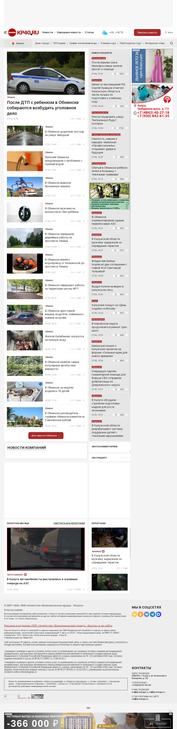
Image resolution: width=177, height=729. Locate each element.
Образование (98, 319)
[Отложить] (84, 119)
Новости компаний (26, 448)
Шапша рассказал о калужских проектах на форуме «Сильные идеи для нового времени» (109, 351)
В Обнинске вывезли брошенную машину (58, 184)
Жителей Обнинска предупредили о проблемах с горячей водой (64, 161)
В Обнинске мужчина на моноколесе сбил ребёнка (61, 210)
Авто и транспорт (15, 574)
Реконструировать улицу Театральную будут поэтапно (108, 120)
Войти (170, 32)
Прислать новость (147, 32)
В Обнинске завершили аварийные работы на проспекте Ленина (59, 237)
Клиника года (108, 43)
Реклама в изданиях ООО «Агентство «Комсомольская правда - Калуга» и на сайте (58, 625)
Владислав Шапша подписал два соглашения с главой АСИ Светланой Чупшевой (109, 266)
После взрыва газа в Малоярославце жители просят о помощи (107, 66)
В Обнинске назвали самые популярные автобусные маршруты (62, 365)
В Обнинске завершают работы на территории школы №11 (64, 287)
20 (70, 589)
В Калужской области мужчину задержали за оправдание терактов (107, 242)
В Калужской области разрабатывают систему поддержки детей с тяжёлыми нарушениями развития (107, 432)
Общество (96, 80)
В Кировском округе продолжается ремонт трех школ (109, 327)
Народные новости (69, 32)
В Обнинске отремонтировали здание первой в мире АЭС (108, 220)
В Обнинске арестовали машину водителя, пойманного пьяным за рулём (64, 314)
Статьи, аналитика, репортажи (106, 135)
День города (42, 43)
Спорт (94, 301)
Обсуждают (99, 457)
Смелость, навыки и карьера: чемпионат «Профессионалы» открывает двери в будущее (104, 145)
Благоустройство (100, 113)
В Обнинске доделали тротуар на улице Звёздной (64, 133)
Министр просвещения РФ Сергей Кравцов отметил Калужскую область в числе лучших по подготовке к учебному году (108, 93)
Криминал (96, 235)
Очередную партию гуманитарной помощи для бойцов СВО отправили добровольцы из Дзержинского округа (109, 378)
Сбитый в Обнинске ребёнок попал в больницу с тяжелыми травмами (109, 171)
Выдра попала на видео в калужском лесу (108, 288)
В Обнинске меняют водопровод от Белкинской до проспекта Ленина (64, 263)
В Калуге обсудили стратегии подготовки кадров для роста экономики (105, 405)
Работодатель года (130, 43)
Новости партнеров (76, 681)
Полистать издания (13, 610)
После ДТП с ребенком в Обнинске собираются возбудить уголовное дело (43, 108)
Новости (47, 32)
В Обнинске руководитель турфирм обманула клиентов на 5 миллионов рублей (64, 417)
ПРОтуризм (59, 43)
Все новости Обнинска (44, 435)
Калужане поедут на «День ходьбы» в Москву (109, 307)
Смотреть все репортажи (69, 523)
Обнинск (11, 97)
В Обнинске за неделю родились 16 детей (59, 389)
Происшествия (98, 58)
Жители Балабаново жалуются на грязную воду (64, 338)
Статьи (89, 32)
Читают (123, 458)
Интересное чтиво (155, 43)
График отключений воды (83, 43)
